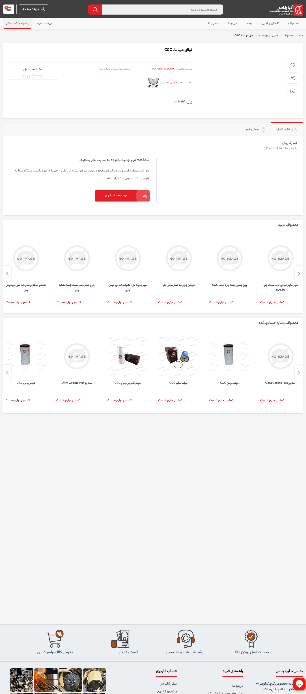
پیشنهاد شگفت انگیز (17, 23)
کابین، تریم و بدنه (108, 69)
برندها (249, 23)
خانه (300, 36)
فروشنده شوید (44, 23)
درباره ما (232, 23)
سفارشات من (168, 684)
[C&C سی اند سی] (153, 83)
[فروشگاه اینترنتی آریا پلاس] (286, 10)
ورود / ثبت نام (30, 9)
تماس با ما (213, 23)
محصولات (293, 23)
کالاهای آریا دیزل (270, 23)
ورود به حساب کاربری (115, 195)
